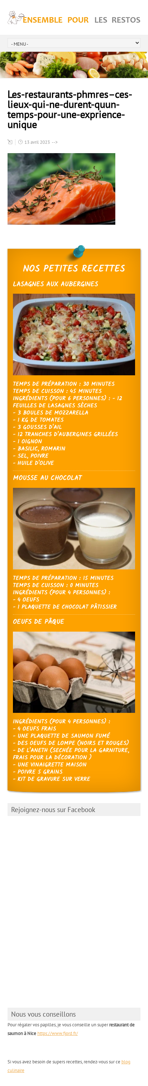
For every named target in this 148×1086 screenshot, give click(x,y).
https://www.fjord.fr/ (57, 1033)
